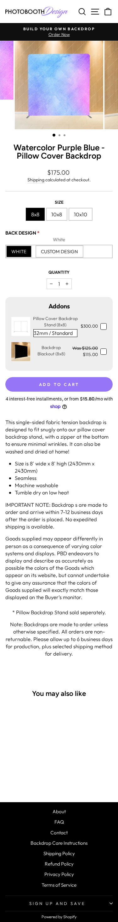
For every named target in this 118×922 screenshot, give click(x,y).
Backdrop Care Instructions (59, 843)
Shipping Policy (59, 853)
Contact (59, 833)
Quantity (59, 272)
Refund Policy (59, 864)
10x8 (56, 214)
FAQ (59, 822)
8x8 (35, 214)
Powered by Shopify (59, 916)
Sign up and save (57, 903)
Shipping (35, 180)
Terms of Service (59, 885)
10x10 (80, 214)
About (59, 811)
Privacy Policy (59, 874)
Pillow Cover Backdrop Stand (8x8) (55, 322)
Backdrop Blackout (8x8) (51, 351)
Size (59, 202)
